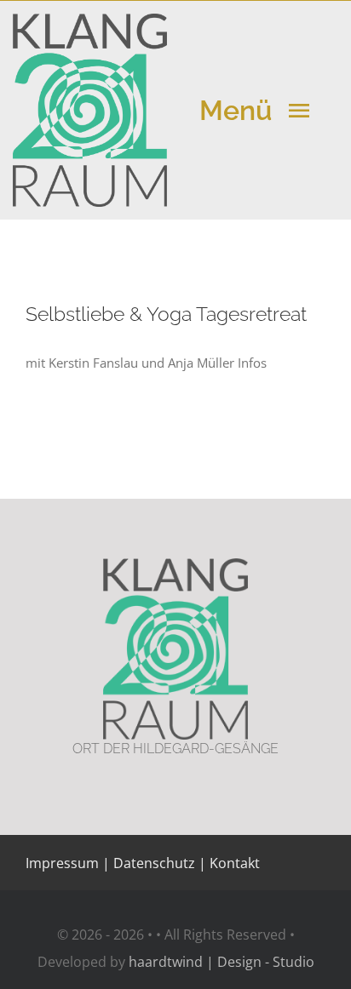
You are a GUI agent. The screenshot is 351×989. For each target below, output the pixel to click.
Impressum (62, 863)
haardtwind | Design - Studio (221, 961)
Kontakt (233, 863)
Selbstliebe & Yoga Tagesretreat (166, 313)
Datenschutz (154, 863)
